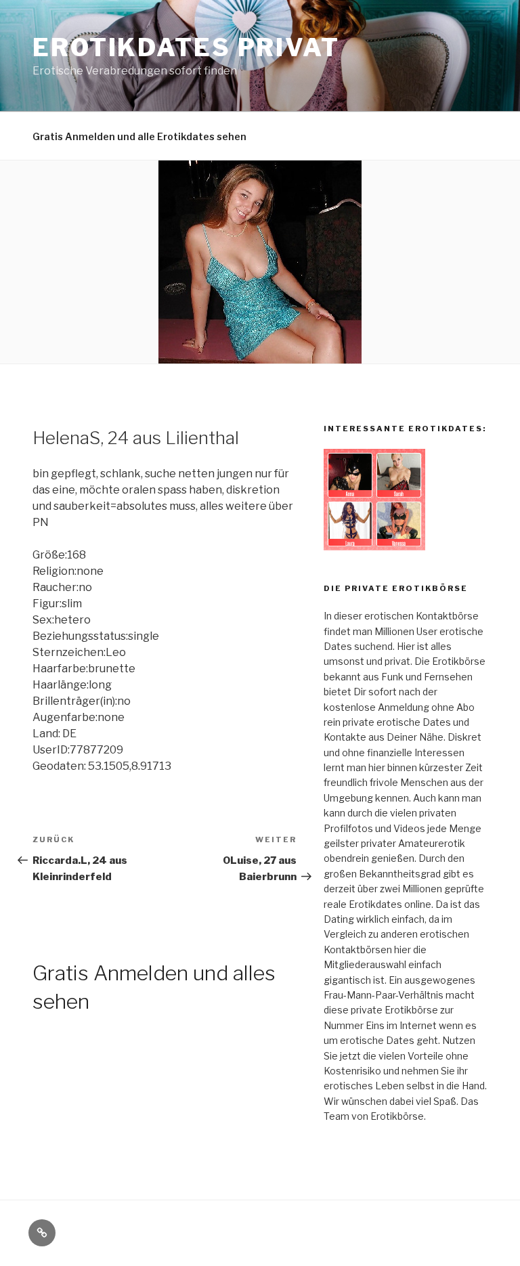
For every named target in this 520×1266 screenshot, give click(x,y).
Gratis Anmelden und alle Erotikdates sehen (139, 136)
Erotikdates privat (186, 47)
